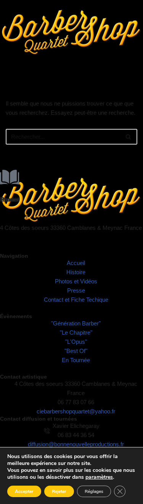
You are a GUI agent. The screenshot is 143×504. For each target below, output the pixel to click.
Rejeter (59, 491)
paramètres (99, 477)
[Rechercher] (128, 137)
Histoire (9, 199)
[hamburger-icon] (134, 70)
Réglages (94, 491)
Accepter (24, 491)
